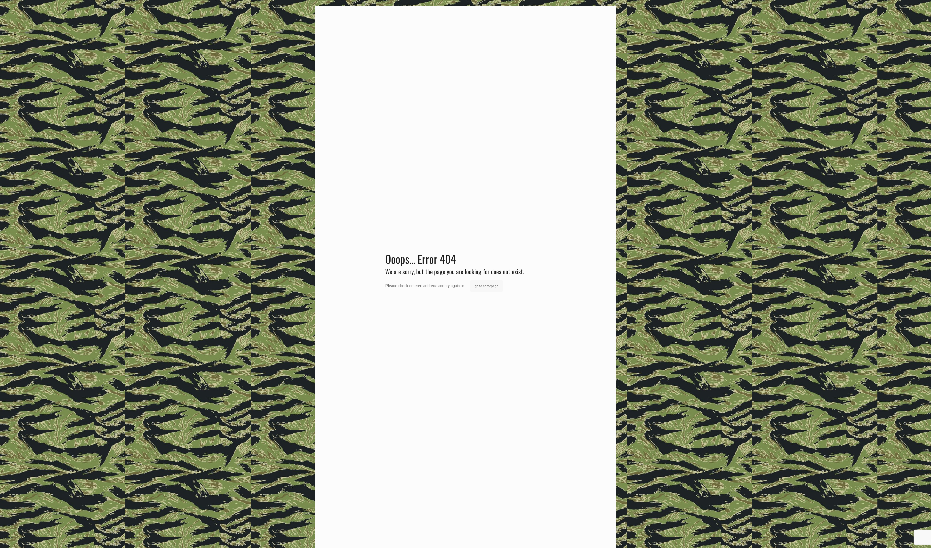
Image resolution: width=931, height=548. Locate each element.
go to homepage (486, 286)
